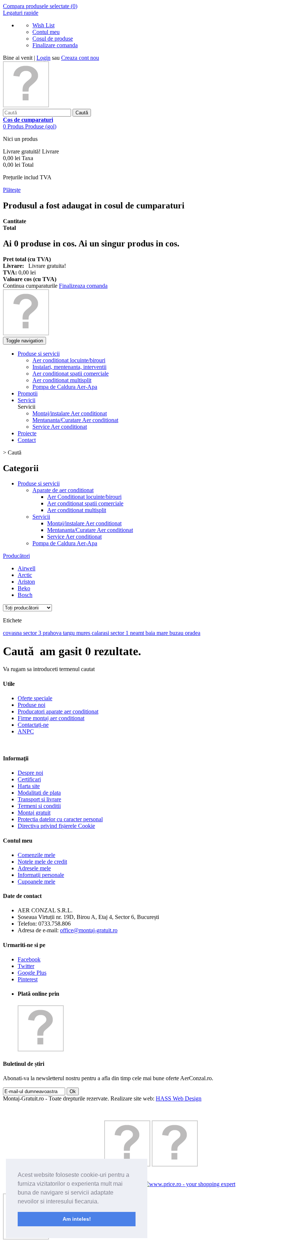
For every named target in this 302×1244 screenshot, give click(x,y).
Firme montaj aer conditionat (51, 718)
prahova (53, 633)
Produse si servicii (39, 483)
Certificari (29, 779)
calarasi (101, 633)
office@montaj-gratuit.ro (88, 930)
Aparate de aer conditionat (63, 490)
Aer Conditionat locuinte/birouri (84, 497)
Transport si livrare (39, 799)
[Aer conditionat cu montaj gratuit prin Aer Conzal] (26, 333)
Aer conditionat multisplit (76, 510)
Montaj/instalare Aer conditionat (69, 413)
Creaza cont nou (80, 58)
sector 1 (120, 633)
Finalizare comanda (55, 45)
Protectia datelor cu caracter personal (60, 819)
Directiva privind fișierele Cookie (56, 826)
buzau (177, 633)
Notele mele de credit (42, 861)
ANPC (26, 731)
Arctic (25, 575)
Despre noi (30, 773)
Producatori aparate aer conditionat (58, 711)
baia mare (157, 633)
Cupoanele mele (36, 881)
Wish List (43, 25)
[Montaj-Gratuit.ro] (26, 105)
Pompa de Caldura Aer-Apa (64, 543)
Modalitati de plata (39, 792)
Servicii (41, 517)
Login (43, 58)
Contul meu (46, 32)
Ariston (26, 581)
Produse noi (31, 705)
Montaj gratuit (34, 812)
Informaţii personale (41, 875)
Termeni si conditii (39, 806)
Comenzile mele (36, 855)
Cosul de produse (52, 38)
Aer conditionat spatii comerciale (85, 503)
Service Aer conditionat (59, 427)
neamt (137, 633)
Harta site (29, 786)
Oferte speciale (35, 698)
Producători (16, 556)
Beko (24, 588)
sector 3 (33, 633)
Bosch (25, 595)
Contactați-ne (33, 725)
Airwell (26, 568)
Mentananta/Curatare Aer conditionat (75, 420)
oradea (192, 633)
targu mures (77, 633)
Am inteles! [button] (77, 1219)
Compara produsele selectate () (40, 6)
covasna (13, 633)
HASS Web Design (178, 1098)
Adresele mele (34, 868)
